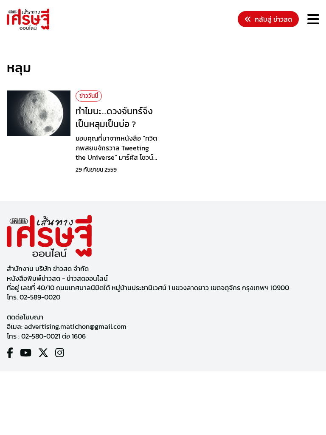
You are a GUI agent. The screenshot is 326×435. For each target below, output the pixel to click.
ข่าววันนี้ (88, 95)
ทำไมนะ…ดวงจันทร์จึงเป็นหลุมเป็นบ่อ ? (114, 117)
